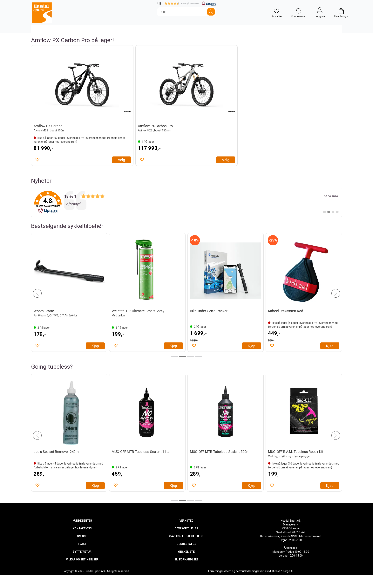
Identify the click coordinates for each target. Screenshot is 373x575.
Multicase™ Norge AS (281, 571)
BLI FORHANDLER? (186, 559)
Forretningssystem (219, 571)
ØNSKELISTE (186, 551)
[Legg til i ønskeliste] (37, 159)
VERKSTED (186, 520)
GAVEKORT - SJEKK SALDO (186, 536)
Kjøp (95, 346)
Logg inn (319, 11)
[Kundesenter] (298, 11)
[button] (186, 3)
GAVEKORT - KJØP (186, 528)
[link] (186, 202)
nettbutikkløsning (246, 571)
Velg (121, 160)
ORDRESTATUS (186, 543)
